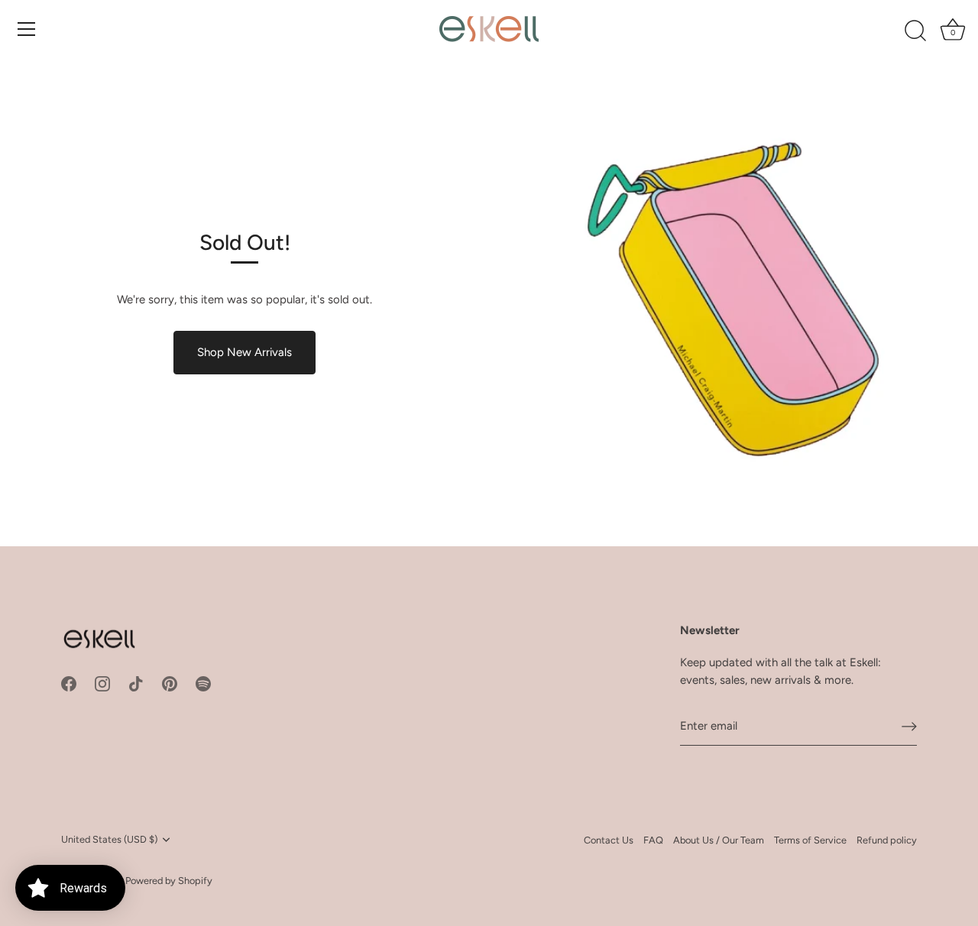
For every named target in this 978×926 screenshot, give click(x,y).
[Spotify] (203, 683)
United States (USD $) (109, 839)
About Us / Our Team (718, 840)
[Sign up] (909, 725)
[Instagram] (102, 683)
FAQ (653, 840)
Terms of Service (810, 840)
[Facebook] (68, 683)
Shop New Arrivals (244, 352)
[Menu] (27, 29)
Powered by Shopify (168, 880)
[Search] (915, 31)
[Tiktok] (136, 683)
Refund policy (887, 840)
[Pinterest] (169, 683)
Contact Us (608, 840)
